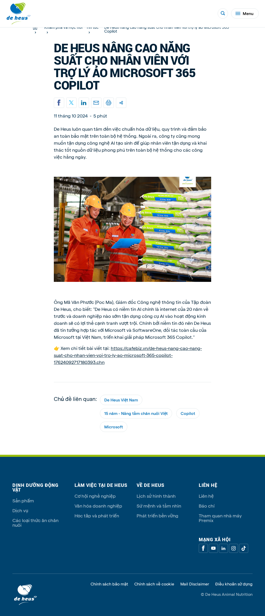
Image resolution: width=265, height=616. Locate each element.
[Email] (96, 103)
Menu (248, 13)
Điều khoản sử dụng (234, 584)
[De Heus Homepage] (18, 13)
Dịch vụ (20, 510)
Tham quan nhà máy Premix (220, 518)
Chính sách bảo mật (109, 584)
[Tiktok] (243, 548)
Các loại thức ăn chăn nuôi (35, 522)
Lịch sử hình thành (156, 495)
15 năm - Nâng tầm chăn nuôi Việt (136, 413)
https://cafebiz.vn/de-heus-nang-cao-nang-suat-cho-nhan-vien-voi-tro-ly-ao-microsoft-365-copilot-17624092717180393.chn (128, 355)
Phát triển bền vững (157, 515)
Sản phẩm (23, 500)
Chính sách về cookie (154, 584)
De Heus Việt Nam (121, 399)
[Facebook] (203, 548)
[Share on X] (71, 103)
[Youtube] (213, 548)
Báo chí (207, 505)
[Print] (109, 103)
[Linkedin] (84, 103)
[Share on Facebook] (59, 103)
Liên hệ (206, 495)
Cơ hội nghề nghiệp (95, 495)
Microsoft (113, 426)
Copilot (188, 413)
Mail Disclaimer (194, 584)
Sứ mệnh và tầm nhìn (159, 505)
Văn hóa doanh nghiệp (98, 505)
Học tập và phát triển (97, 515)
